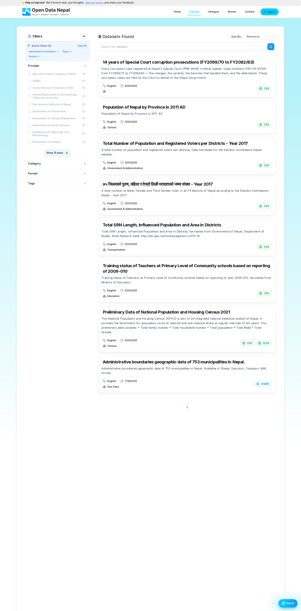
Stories (232, 11)
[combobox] (260, 36)
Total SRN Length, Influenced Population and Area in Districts (162, 224)
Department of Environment (49, 111)
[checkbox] (29, 73)
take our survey (95, 2)
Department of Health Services (51, 125)
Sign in (271, 11)
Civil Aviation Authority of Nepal (51, 104)
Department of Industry (46, 141)
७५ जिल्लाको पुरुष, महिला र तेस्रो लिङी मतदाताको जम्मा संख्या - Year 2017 (158, 184)
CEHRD (36, 80)
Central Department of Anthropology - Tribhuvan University (55, 96)
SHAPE (265, 383)
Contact (249, 11)
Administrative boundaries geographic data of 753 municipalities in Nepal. (174, 361)
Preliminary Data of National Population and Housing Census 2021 (166, 312)
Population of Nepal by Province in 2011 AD (144, 107)
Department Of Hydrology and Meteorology (50, 134)
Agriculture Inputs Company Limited (54, 73)
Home (177, 11)
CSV (266, 88)
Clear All (82, 45)
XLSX (266, 343)
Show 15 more (54, 152)
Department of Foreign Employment (53, 118)
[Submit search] (270, 46)
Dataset (194, 11)
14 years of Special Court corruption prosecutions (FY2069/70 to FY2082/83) (178, 62)
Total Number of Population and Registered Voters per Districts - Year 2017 (175, 143)
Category (213, 11)
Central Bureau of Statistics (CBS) (52, 87)
